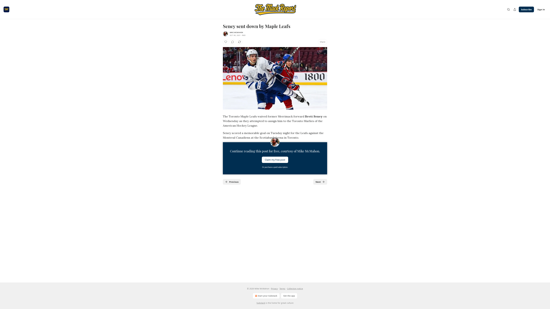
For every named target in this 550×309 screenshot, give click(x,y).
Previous (233, 181)
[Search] (508, 9)
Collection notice (295, 288)
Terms (282, 288)
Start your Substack (267, 295)
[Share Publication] (515, 9)
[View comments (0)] (232, 42)
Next (318, 181)
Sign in (541, 9)
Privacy (274, 288)
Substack (261, 303)
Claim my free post (275, 159)
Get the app (289, 295)
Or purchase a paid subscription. (275, 167)
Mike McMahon (236, 32)
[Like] (226, 42)
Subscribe (526, 9)
